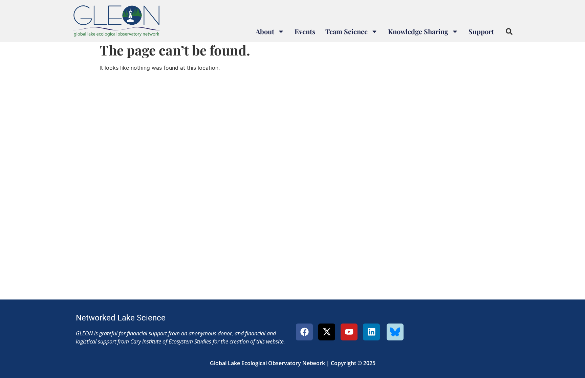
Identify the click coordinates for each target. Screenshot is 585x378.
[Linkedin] (371, 332)
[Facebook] (304, 332)
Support (481, 31)
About (265, 31)
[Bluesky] (395, 332)
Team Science (346, 31)
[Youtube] (349, 332)
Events (305, 31)
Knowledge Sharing (418, 31)
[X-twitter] (326, 332)
